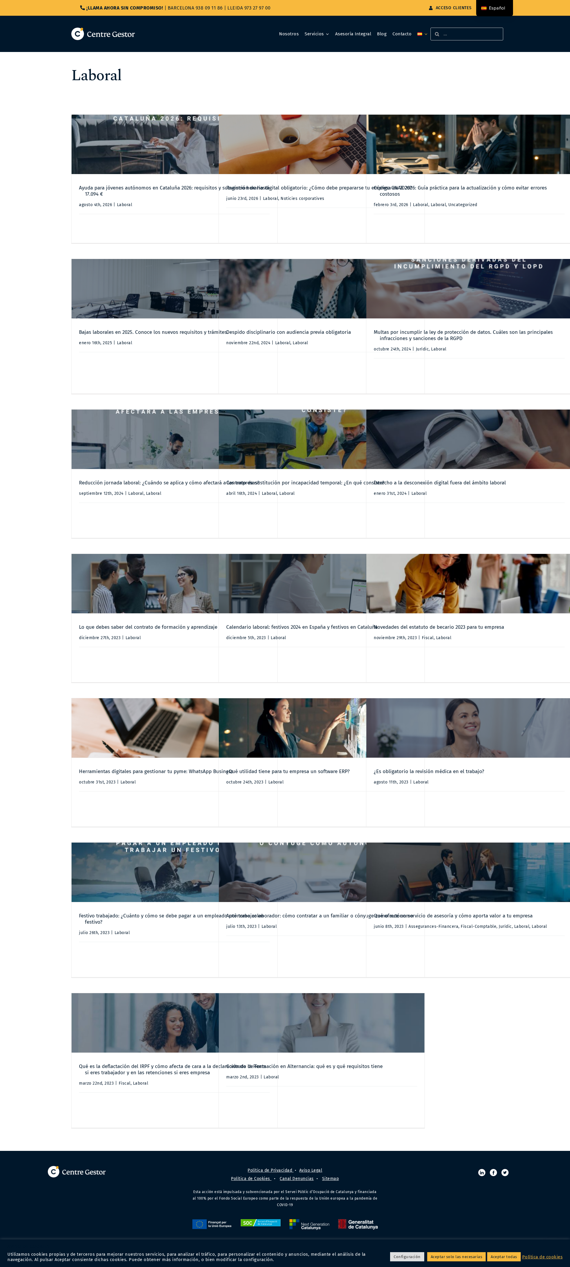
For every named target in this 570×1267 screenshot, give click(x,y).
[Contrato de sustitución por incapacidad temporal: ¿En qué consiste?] (322, 439)
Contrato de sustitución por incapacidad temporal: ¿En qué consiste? (305, 483)
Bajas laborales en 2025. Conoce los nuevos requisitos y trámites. (153, 332)
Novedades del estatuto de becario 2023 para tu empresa (439, 627)
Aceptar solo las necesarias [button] (456, 1257)
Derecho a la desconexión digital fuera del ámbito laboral (440, 483)
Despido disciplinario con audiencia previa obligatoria (288, 332)
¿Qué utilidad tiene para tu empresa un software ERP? (288, 771)
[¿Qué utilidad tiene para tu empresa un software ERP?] (322, 728)
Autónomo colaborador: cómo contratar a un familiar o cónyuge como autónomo (319, 916)
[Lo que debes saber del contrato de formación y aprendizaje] (174, 583)
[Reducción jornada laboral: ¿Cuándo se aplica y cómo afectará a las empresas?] (174, 439)
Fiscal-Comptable (478, 926)
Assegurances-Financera (433, 926)
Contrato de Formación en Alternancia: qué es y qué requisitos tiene (304, 1066)
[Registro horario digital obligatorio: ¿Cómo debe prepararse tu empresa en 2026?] (322, 144)
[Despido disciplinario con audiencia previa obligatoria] (322, 288)
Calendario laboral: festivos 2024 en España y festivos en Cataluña (302, 627)
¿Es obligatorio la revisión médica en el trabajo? (429, 771)
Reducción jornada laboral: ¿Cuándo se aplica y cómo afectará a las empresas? (169, 483)
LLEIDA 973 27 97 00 (249, 8)
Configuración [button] (407, 1257)
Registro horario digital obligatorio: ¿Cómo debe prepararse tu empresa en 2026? (319, 188)
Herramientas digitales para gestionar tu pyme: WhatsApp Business (156, 771)
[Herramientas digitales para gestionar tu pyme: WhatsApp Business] (174, 728)
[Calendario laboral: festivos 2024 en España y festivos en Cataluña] (322, 583)
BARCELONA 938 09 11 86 (195, 8)
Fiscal (428, 637)
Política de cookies (542, 1257)
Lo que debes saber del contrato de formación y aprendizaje (148, 627)
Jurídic (422, 349)
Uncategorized (462, 204)
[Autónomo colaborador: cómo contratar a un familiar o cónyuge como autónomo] (322, 872)
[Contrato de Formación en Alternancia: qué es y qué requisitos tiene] (322, 1023)
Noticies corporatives (302, 198)
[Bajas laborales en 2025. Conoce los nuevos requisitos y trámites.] (174, 288)
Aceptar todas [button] (504, 1257)
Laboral (124, 204)
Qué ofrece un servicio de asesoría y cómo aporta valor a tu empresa (453, 916)
